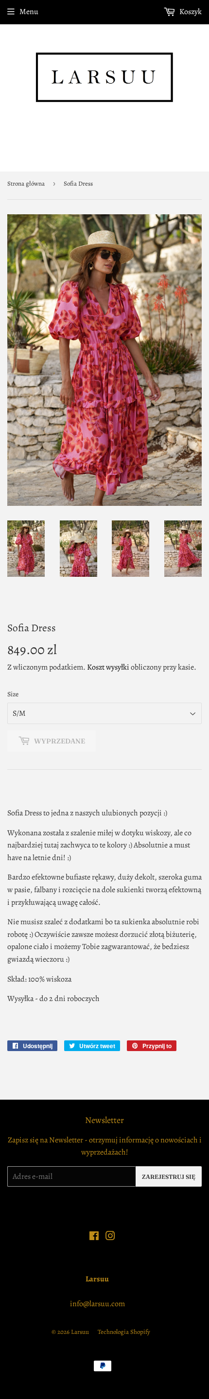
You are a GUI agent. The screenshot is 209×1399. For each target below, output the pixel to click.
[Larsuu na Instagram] (110, 1237)
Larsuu (80, 1332)
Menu (28, 11)
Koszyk (190, 11)
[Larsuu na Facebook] (94, 1237)
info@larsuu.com (97, 1303)
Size (12, 694)
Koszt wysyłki (108, 667)
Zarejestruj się (168, 1176)
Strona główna (26, 183)
